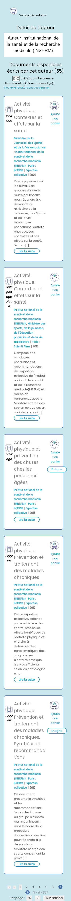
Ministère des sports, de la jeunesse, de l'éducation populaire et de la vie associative (30, 333)
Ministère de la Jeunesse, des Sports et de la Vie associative (30, 142)
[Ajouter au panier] (54, 105)
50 (37, 898)
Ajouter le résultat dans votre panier (27, 87)
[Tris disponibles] (16, 78)
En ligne (56, 469)
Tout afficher (53, 898)
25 (29, 898)
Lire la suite (27, 251)
